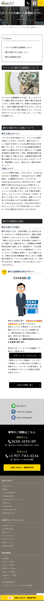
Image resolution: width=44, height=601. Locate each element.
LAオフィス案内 (8, 565)
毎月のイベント (8, 542)
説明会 (4, 489)
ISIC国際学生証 (7, 529)
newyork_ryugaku (24, 411)
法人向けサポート (8, 539)
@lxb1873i (21, 406)
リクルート (6, 579)
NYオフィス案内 (8, 562)
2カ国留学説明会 (8, 496)
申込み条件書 (7, 506)
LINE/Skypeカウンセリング (12, 499)
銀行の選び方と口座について (17, 52)
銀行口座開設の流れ (13, 57)
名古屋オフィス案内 (9, 575)
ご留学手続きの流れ (9, 510)
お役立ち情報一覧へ (25, 385)
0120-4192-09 (24, 441)
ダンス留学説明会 (8, 493)
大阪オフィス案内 (8, 572)
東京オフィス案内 (8, 568)
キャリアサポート (8, 536)
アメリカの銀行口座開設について (18, 47)
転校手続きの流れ (8, 513)
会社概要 (5, 558)
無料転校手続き (8, 546)
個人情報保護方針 (8, 582)
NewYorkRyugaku (24, 417)
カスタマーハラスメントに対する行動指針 (17, 585)
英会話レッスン (8, 525)
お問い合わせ (7, 486)
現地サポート (7, 532)
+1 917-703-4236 (24, 455)
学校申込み (6, 503)
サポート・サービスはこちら (25, 355)
